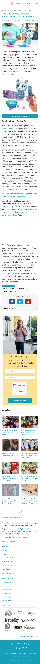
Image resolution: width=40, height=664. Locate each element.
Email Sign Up (22, 653)
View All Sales (6, 569)
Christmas (18, 9)
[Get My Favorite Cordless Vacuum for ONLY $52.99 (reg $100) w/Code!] (29, 490)
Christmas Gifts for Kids (9, 288)
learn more (35, 20)
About (6, 653)
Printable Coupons (28, 529)
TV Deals (5, 550)
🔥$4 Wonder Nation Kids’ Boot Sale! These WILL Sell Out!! (28, 433)
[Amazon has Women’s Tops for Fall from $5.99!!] (10, 445)
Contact (13, 653)
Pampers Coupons (8, 589)
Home (3, 9)
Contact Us (16, 537)
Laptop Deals (6, 554)
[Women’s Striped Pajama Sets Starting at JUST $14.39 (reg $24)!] (10, 490)
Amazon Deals (27, 212)
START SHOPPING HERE (20, 116)
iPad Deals (5, 547)
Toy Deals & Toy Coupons (9, 291)
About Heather (6, 537)
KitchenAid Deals (7, 561)
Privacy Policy (16, 656)
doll (33, 137)
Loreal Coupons (7, 593)
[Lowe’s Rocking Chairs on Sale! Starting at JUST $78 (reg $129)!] (29, 468)
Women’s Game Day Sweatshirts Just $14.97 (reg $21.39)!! (9, 478)
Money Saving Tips (8, 531)
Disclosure (32, 653)
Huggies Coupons (7, 586)
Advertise (24, 537)
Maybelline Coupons (8, 578)
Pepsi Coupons (6, 597)
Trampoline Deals (7, 565)
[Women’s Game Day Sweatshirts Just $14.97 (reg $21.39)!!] (10, 468)
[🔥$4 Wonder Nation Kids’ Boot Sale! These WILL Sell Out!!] (29, 422)
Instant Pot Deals (7, 558)
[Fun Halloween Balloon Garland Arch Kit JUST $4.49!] (10, 422)
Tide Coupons (6, 582)
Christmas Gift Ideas (15, 71)
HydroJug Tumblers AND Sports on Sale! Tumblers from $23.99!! (29, 455)
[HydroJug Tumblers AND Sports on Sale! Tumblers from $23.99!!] (29, 445)
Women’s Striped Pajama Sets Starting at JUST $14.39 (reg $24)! (10, 501)
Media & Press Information (29, 636)
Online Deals (10, 9)
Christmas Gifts (20, 286)
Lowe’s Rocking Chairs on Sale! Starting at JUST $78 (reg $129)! (29, 478)
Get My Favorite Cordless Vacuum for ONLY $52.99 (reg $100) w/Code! (29, 501)
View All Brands (7, 601)
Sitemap (25, 656)
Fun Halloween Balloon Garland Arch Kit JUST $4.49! (9, 433)
